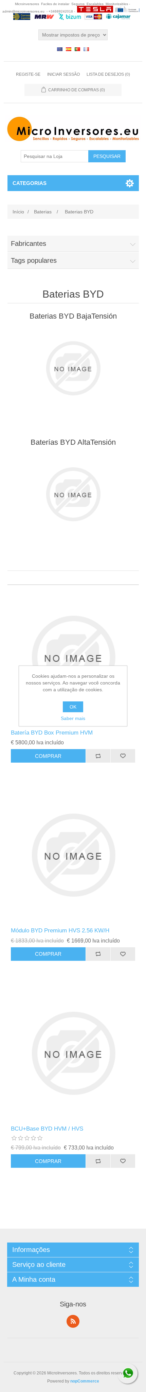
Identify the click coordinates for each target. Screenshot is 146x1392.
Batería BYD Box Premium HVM (52, 732)
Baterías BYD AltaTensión (73, 442)
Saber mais (73, 718)
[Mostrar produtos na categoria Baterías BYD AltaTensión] (73, 494)
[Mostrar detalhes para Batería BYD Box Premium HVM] (73, 657)
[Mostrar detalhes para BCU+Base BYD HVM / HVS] (73, 1053)
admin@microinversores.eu (23, 11)
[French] (86, 49)
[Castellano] (69, 49)
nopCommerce (84, 1381)
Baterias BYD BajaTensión (73, 316)
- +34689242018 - (61, 11)
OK (73, 707)
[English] (60, 49)
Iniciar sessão (63, 74)
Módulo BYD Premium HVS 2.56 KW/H (60, 930)
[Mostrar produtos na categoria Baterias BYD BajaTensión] (73, 368)
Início (18, 211)
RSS (73, 1321)
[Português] (77, 49)
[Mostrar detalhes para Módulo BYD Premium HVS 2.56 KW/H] (73, 855)
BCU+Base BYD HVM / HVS (47, 1129)
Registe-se (28, 74)
